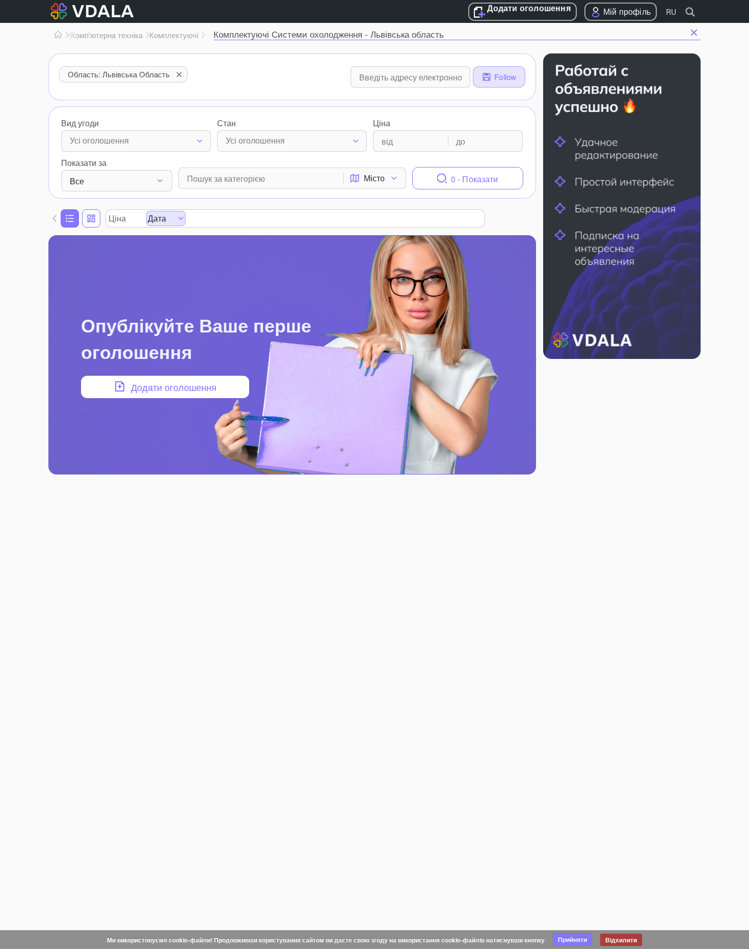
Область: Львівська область (119, 74)
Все (77, 181)
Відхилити (621, 939)
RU (671, 12)
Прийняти (572, 939)
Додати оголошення (528, 9)
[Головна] (58, 35)
